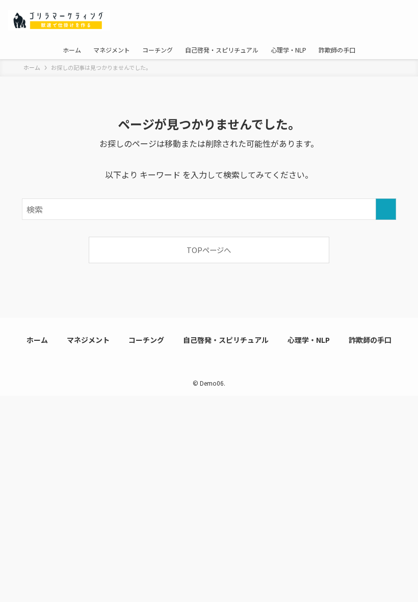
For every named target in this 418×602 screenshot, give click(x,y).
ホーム (37, 340)
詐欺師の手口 (370, 340)
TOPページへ (209, 249)
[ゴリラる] (59, 20)
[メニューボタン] (397, 20)
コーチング (146, 340)
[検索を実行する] (386, 209)
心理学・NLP (309, 340)
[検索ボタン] (356, 20)
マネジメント (88, 340)
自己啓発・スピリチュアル (226, 340)
